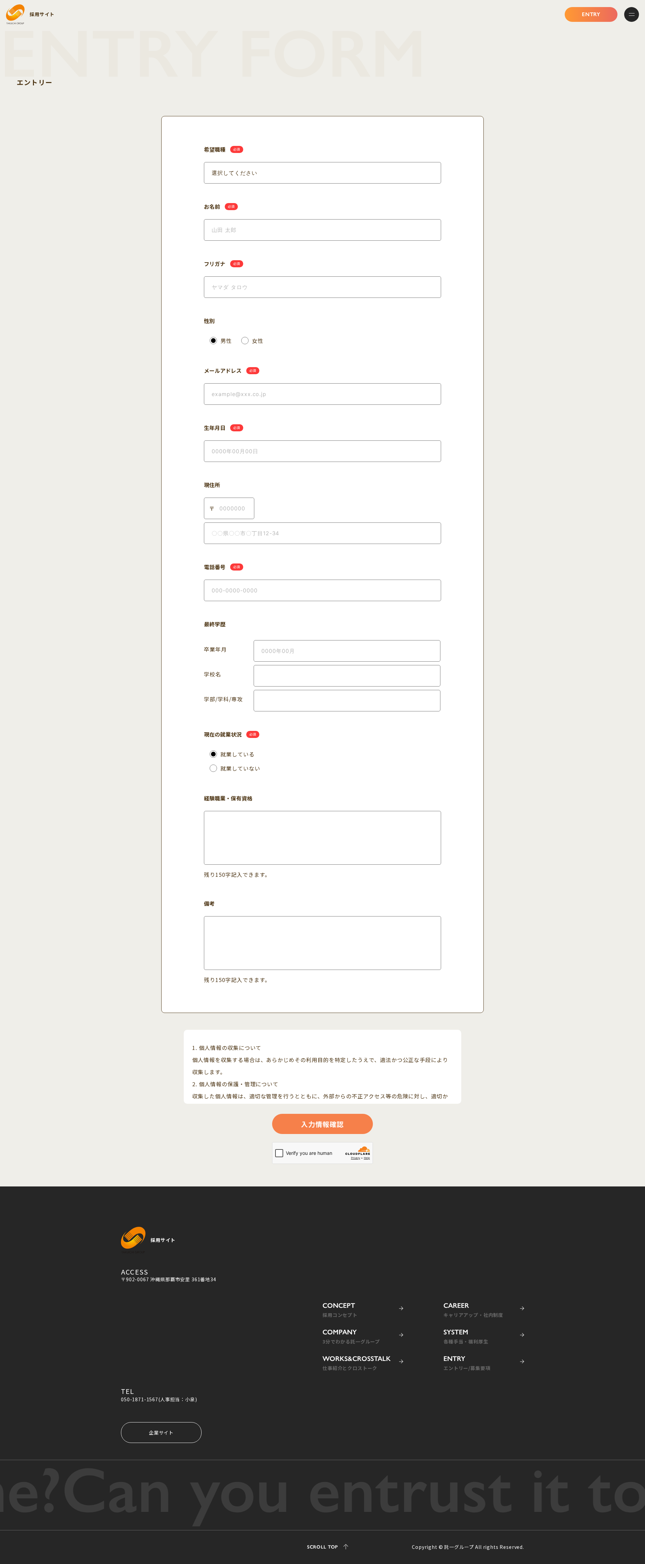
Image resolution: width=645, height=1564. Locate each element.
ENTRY (591, 14)
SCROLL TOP (322, 1547)
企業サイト (161, 1432)
